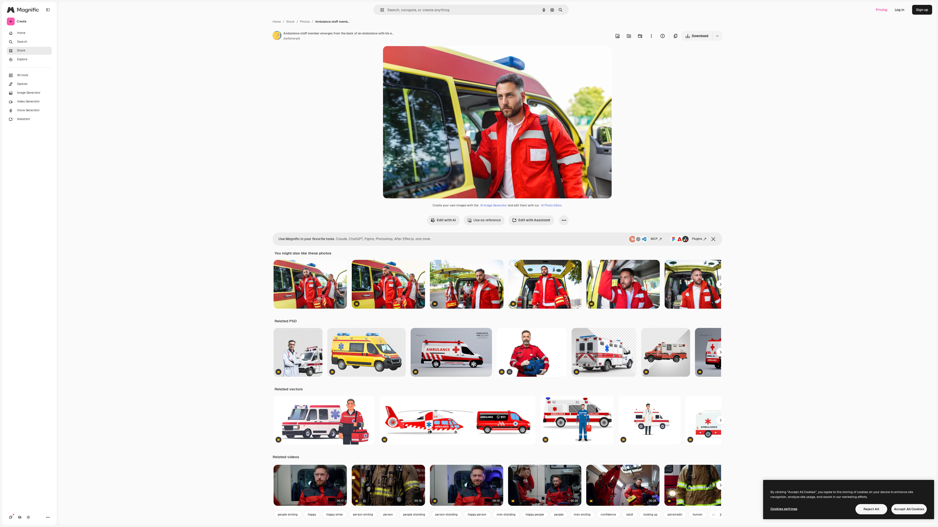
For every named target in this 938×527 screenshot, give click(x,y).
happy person (477, 515)
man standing (506, 515)
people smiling (288, 515)
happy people (535, 515)
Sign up (922, 10)
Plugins (697, 239)
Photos (305, 22)
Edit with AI (446, 220)
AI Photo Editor (551, 205)
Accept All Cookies (909, 509)
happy (312, 515)
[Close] (713, 239)
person (388, 515)
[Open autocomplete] (380, 10)
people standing (414, 515)
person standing (446, 515)
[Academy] (19, 517)
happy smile (334, 515)
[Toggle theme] (28, 517)
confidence (608, 515)
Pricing (881, 10)
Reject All (871, 509)
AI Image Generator (493, 205)
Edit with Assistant (534, 220)
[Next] (720, 284)
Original (414, 55)
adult (629, 515)
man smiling (582, 515)
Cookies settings (783, 509)
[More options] (651, 36)
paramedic (675, 515)
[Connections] (11, 517)
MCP (654, 239)
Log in (899, 10)
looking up (650, 515)
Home (277, 22)
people (559, 515)
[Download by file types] (717, 36)
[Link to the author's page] (277, 36)
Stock (290, 22)
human (697, 515)
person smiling (363, 515)
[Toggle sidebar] (48, 10)
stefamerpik (291, 39)
